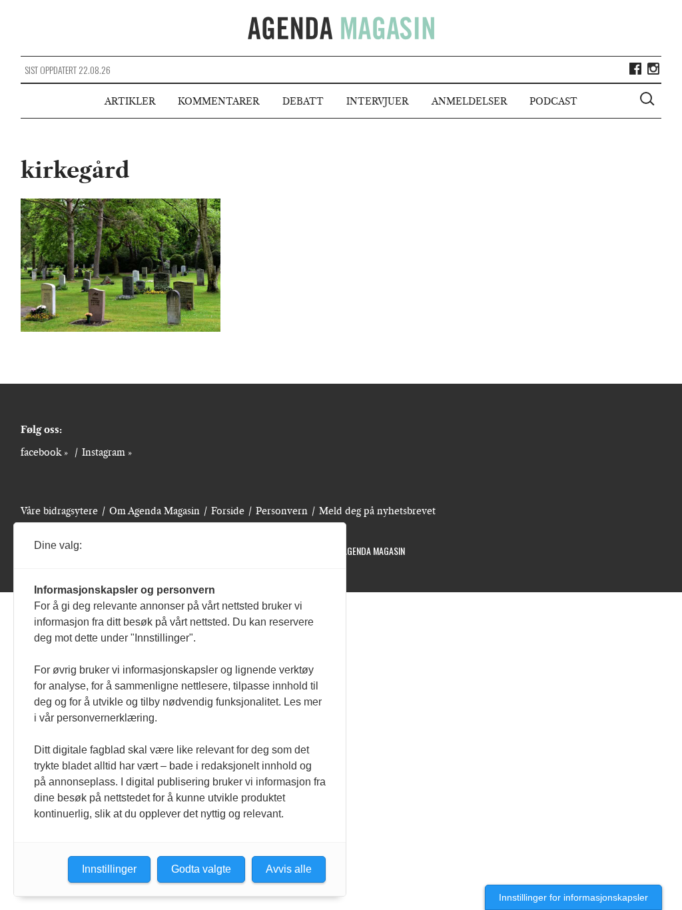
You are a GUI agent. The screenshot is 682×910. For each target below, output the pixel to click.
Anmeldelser (469, 101)
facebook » (44, 452)
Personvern (282, 511)
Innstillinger (109, 869)
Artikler (130, 101)
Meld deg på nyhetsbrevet (377, 511)
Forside (227, 511)
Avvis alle (289, 869)
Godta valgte (201, 869)
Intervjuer (377, 101)
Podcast (553, 101)
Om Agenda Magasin (154, 511)
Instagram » (107, 452)
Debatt (303, 101)
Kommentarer (218, 101)
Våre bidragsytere (59, 511)
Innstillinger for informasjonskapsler (573, 897)
